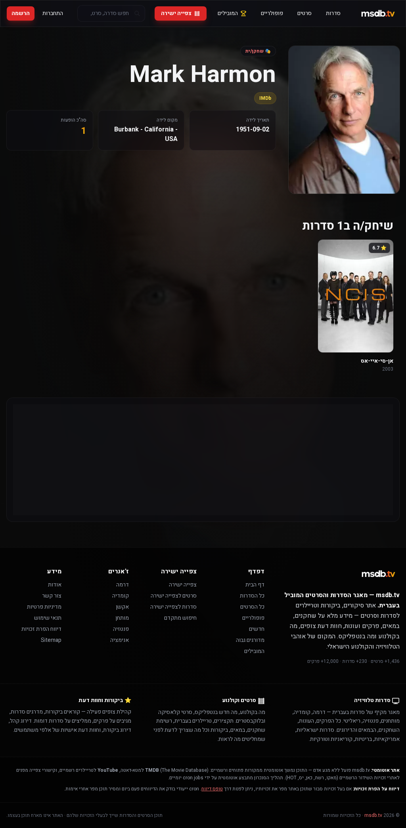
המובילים (228, 13)
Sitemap (51, 640)
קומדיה (120, 596)
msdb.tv (373, 815)
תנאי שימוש (47, 618)
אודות (54, 585)
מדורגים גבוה (250, 640)
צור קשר (51, 596)
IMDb (265, 98)
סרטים (304, 13)
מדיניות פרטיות (44, 607)
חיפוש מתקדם (180, 618)
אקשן (122, 607)
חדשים (256, 629)
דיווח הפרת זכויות (41, 629)
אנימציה (119, 640)
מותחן (122, 618)
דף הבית (254, 585)
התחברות (52, 13)
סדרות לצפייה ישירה (173, 607)
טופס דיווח (212, 788)
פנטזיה (121, 629)
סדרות (333, 13)
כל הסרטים (252, 607)
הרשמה (20, 13)
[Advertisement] (203, 459)
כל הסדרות (252, 596)
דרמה (122, 585)
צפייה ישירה (176, 13)
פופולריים (272, 13)
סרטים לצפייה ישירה (174, 596)
